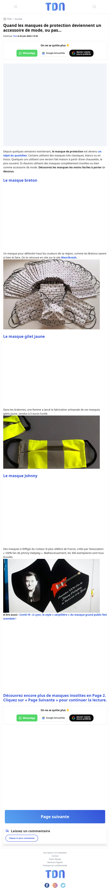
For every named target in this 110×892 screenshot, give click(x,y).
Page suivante (55, 816)
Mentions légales (55, 862)
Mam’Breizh (68, 257)
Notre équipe (55, 859)
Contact (55, 856)
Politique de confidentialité (55, 865)
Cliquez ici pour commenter (22, 838)
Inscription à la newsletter (55, 852)
